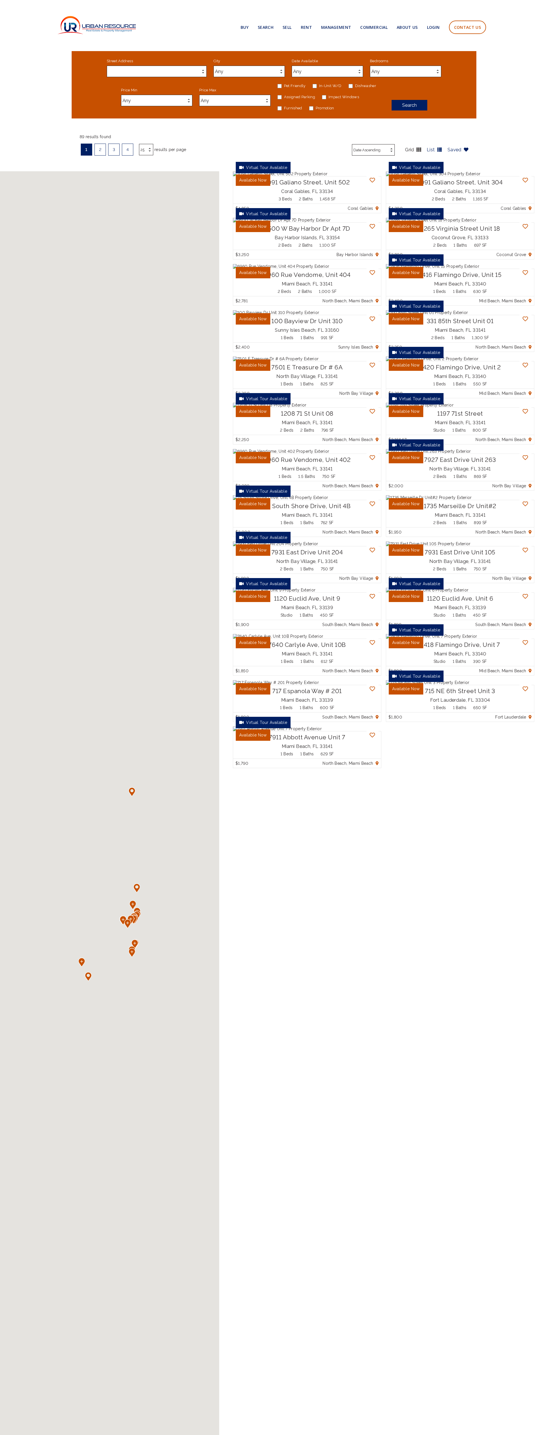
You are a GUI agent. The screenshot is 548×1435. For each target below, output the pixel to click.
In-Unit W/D (330, 86)
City (216, 61)
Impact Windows (344, 97)
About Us (407, 27)
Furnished (293, 108)
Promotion (325, 108)
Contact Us (467, 27)
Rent (306, 27)
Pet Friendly (295, 86)
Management (336, 27)
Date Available (305, 61)
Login (433, 27)
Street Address (120, 61)
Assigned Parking (299, 97)
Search (265, 27)
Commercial (374, 27)
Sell (287, 27)
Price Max (208, 90)
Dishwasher (365, 86)
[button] (81, 962)
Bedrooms (379, 61)
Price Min (129, 90)
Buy (245, 27)
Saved (455, 149)
